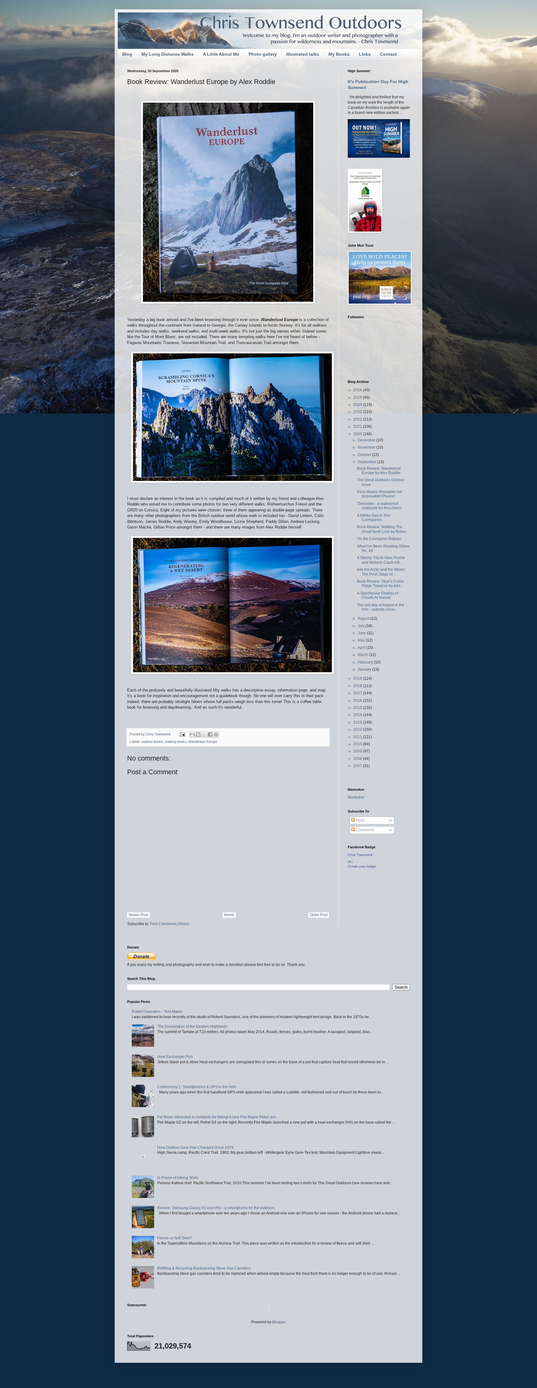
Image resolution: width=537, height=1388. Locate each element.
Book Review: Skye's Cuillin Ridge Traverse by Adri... (380, 583)
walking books (175, 741)
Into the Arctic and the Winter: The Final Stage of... (381, 571)
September (367, 462)
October (365, 455)
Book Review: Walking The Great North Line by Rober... (383, 529)
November (367, 447)
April (362, 647)
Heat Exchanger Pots (175, 1057)
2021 (358, 426)
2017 (358, 693)
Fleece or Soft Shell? (174, 1238)
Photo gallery (263, 54)
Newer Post (138, 915)
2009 (358, 751)
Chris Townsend (360, 855)
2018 (358, 686)
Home (229, 915)
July (361, 626)
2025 (358, 397)
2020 (358, 434)
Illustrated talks (302, 54)
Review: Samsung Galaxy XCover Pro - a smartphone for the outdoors (216, 1208)
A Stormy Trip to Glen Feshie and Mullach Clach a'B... (381, 560)
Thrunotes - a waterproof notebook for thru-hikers (379, 505)
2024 (358, 405)
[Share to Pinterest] (216, 734)
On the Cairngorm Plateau (379, 539)
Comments (364, 830)
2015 (358, 708)
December (367, 440)
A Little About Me (221, 54)
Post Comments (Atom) (169, 924)
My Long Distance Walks (167, 54)
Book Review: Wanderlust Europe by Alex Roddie (379, 470)
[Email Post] (182, 734)
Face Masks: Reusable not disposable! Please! (379, 494)
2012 (358, 729)
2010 (358, 744)
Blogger (278, 1322)
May (362, 640)
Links (365, 54)
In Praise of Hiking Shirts (178, 1178)
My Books (339, 54)
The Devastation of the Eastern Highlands (192, 1026)
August (364, 618)
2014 (358, 715)
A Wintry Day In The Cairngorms (373, 517)
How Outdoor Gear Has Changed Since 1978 (195, 1147)
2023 (358, 412)
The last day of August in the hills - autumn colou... (380, 607)
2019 (358, 678)
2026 (358, 390)
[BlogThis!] (198, 734)
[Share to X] (204, 734)
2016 (358, 700)
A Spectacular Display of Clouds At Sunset (377, 595)
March (363, 655)
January (365, 669)
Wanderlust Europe (202, 741)
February (366, 662)
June (362, 633)
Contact (388, 54)
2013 (358, 722)
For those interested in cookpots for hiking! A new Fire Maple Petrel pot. (216, 1117)
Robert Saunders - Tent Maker (157, 1011)
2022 (358, 419)
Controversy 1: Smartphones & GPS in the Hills (196, 1087)
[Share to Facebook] (210, 734)
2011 (358, 737)
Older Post (319, 915)
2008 (358, 759)
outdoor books (152, 741)
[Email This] (192, 734)
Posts (360, 820)
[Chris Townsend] (350, 861)
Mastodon (356, 797)
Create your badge (362, 866)
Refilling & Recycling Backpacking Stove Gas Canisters (203, 1268)
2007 (358, 766)
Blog (127, 54)
